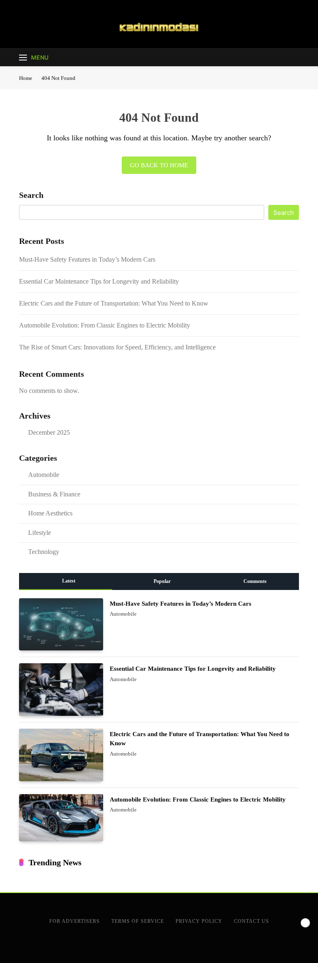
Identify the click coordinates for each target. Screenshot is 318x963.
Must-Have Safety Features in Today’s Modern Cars (87, 259)
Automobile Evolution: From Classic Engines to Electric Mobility (104, 325)
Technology (43, 551)
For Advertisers (74, 921)
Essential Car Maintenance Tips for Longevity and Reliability (99, 281)
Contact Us (251, 921)
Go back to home (159, 165)
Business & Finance (54, 494)
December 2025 (49, 432)
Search (31, 195)
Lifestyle (39, 532)
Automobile (43, 474)
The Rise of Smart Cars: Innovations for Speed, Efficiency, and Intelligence (117, 347)
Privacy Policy (199, 921)
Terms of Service (137, 921)
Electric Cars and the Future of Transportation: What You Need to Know (113, 303)
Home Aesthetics (50, 513)
